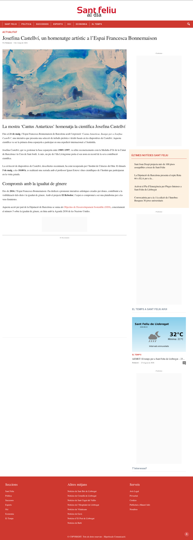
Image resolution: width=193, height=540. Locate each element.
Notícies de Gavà (75, 513)
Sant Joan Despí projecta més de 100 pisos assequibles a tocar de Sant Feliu (154, 165)
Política (26, 24)
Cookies (133, 500)
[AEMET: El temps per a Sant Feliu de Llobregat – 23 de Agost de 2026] (159, 334)
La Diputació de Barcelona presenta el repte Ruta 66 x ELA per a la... (157, 177)
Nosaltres (134, 509)
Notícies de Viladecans (77, 509)
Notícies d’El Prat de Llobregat (81, 518)
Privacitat (134, 495)
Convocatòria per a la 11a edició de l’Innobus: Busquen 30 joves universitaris (156, 199)
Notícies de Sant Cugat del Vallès (82, 500)
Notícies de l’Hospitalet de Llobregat (83, 504)
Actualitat (9, 32)
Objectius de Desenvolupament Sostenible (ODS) (87, 207)
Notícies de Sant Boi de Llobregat (82, 491)
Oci (69, 24)
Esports (58, 24)
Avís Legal (134, 491)
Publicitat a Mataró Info (140, 504)
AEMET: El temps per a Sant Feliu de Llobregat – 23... (158, 358)
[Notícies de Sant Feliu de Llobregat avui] (96, 11)
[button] (188, 24)
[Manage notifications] (186, 534)
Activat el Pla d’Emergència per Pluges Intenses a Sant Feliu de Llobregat (158, 188)
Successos (42, 24)
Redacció (8, 43)
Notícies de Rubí (75, 522)
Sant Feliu (11, 24)
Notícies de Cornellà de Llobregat (82, 495)
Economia (81, 24)
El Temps (97, 24)
